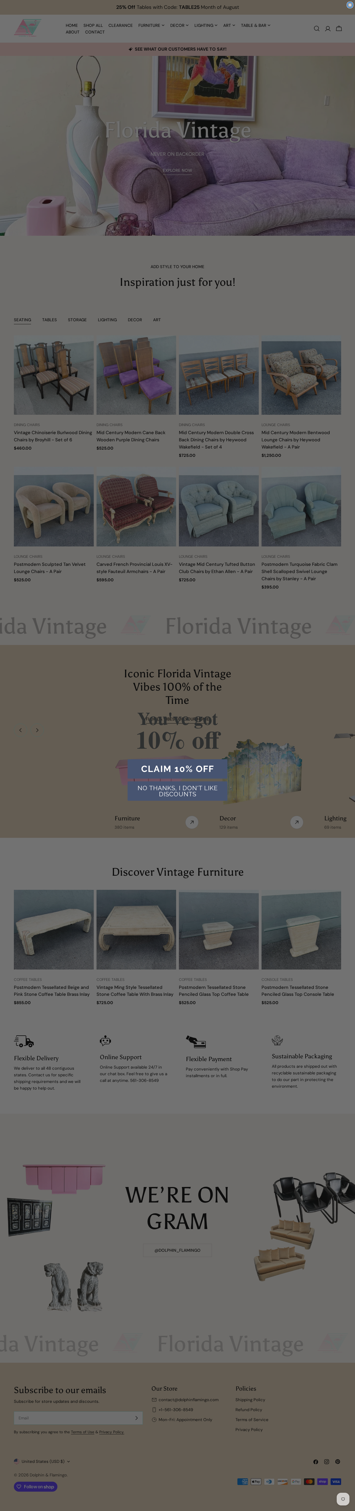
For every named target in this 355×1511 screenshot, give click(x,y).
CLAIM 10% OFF (177, 769)
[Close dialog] (350, 5)
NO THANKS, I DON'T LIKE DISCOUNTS (178, 791)
